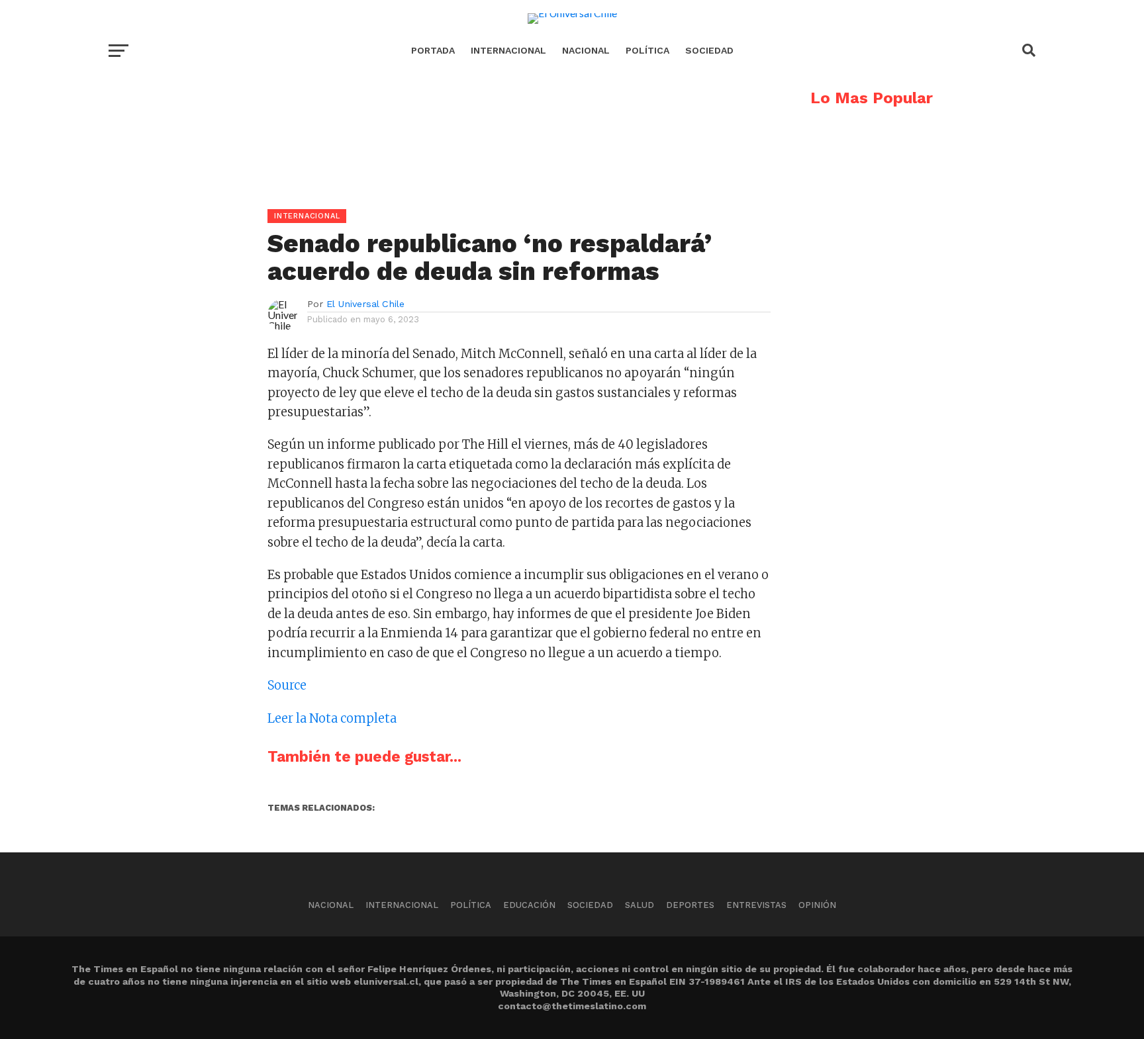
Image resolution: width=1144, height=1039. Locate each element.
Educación (529, 905)
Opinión (817, 905)
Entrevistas (756, 905)
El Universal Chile (365, 303)
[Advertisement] (440, 182)
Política (647, 50)
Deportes (690, 905)
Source (287, 685)
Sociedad (709, 50)
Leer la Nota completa (332, 718)
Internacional (508, 50)
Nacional (586, 50)
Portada (433, 50)
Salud (639, 905)
